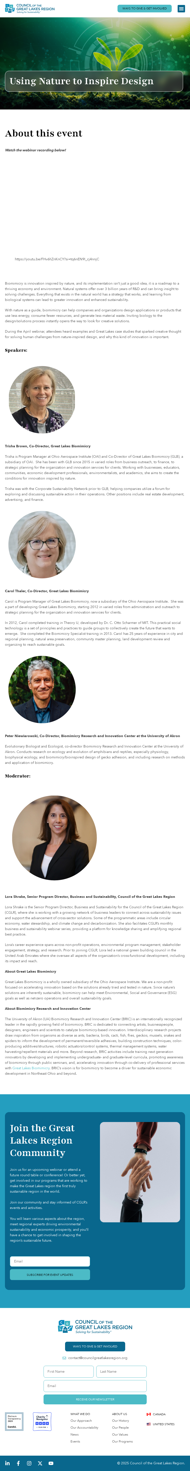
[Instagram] (29, 1463)
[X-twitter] (40, 1463)
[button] (181, 8)
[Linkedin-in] (7, 1463)
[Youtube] (50, 1463)
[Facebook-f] (18, 1463)
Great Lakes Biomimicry (30, 1068)
